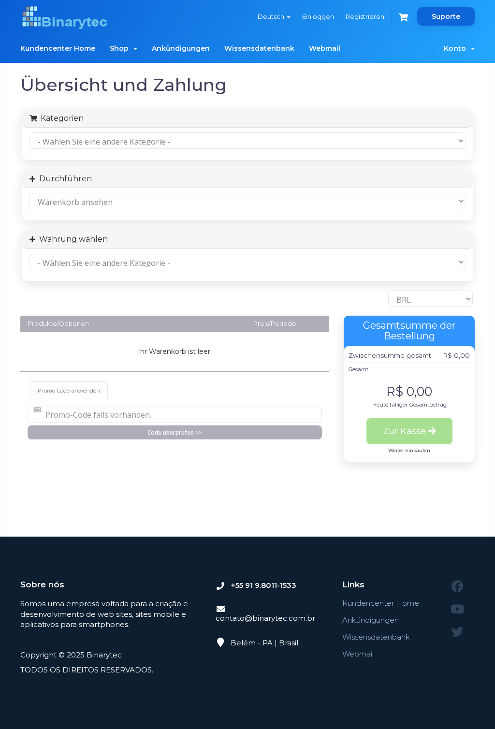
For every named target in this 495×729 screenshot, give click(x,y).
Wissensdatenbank (259, 48)
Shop (121, 48)
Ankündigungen (181, 48)
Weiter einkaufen (409, 450)
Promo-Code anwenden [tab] (69, 390)
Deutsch (272, 16)
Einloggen (318, 16)
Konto (457, 48)
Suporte (446, 16)
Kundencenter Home (57, 48)
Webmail (324, 48)
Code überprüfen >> (174, 432)
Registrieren (365, 16)
